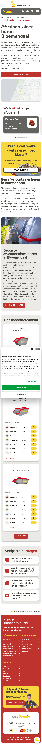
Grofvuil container (9, 651)
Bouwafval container (7, 640)
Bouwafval (14, 427)
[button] (15, 137)
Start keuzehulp (21, 170)
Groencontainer (8, 649)
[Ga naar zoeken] (32, 11)
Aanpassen (20, 394)
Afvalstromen (27, 649)
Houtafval (13, 436)
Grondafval (14, 453)
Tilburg (5, 680)
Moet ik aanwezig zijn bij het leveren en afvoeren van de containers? (22, 571)
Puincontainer (8, 644)
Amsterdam (7, 666)
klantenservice (11, 209)
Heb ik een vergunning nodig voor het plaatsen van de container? (22, 583)
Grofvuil (13, 444)
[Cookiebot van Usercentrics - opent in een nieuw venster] (31, 349)
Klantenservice (27, 639)
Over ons (25, 646)
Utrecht (6, 671)
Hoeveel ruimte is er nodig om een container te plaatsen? (23, 595)
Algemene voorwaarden (15, 739)
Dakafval (13, 448)
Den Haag (6, 673)
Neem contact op (15, 702)
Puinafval (13, 431)
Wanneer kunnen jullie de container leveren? (23, 559)
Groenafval (14, 440)
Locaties (25, 651)
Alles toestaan (21, 388)
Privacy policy (31, 739)
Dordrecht (6, 676)
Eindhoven (7, 678)
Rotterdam (7, 669)
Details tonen (31, 381)
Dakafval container (9, 653)
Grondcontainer (8, 656)
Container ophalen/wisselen (28, 643)
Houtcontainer (8, 646)
